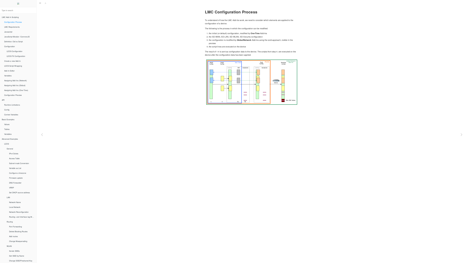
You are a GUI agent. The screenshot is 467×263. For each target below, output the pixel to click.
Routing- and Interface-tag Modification (22, 217)
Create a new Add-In (12, 61)
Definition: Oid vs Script (13, 41)
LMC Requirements (12, 27)
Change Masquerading (18, 241)
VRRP (11, 187)
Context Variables (11, 114)
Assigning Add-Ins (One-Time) (16, 90)
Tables (6, 129)
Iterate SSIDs (14, 251)
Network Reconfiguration (19, 212)
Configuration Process (13, 22)
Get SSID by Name (16, 256)
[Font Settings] (45, 3)
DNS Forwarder (15, 183)
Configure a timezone (17, 173)
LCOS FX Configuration (16, 56)
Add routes (13, 236)
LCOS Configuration (14, 51)
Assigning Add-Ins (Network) (15, 80)
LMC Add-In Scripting (10, 17)
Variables (8, 75)
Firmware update (16, 178)
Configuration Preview (13, 95)
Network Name (15, 202)
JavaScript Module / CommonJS (17, 36)
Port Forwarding (15, 226)
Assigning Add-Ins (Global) (14, 85)
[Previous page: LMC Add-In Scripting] (41, 134)
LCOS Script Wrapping (13, 66)
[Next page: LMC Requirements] (461, 134)
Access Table (14, 158)
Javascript (8, 32)
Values (6, 124)
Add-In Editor (9, 71)
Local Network (14, 207)
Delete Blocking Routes (18, 231)
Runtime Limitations (12, 105)
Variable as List (15, 168)
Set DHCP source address (19, 192)
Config (6, 109)
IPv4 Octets (13, 153)
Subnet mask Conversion (19, 163)
